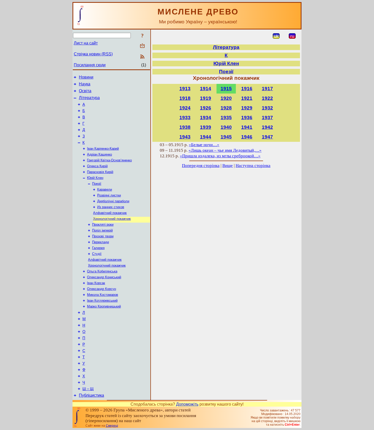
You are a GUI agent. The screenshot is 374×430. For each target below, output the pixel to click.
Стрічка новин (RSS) (93, 54)
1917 (267, 88)
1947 (267, 137)
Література (89, 98)
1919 (205, 98)
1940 (226, 127)
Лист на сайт (86, 43)
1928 (226, 108)
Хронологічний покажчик (112, 219)
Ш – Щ (88, 389)
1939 (205, 127)
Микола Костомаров (102, 295)
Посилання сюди (90, 65)
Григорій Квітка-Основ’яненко (109, 160)
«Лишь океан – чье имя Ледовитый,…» (225, 150)
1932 (267, 108)
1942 (267, 127)
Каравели (104, 189)
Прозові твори (102, 236)
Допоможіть (187, 404)
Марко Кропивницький (104, 306)
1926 (205, 108)
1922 (267, 98)
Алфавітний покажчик (110, 213)
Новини (86, 77)
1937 (267, 117)
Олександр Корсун (101, 289)
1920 (226, 98)
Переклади (100, 242)
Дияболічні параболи (113, 201)
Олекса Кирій (97, 166)
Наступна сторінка (253, 165)
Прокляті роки (102, 224)
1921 (246, 98)
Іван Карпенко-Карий (103, 148)
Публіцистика (91, 395)
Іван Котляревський (102, 300)
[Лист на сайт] (142, 46)
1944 (205, 137)
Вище (227, 165)
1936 (246, 117)
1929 (246, 108)
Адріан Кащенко (99, 154)
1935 (226, 117)
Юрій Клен (95, 178)
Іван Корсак (96, 283)
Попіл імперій (102, 230)
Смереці (112, 425)
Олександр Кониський (104, 277)
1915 (226, 88)
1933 (185, 117)
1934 (205, 117)
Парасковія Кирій (100, 172)
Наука (84, 84)
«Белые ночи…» (204, 144)
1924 (185, 108)
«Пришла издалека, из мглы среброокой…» (220, 155)
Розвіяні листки (109, 195)
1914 (205, 88)
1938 (185, 127)
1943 (185, 137)
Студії (97, 254)
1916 (246, 88)
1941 (246, 127)
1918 (185, 98)
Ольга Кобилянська (102, 271)
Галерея (98, 248)
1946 (246, 137)
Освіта (85, 91)
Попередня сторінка (201, 165)
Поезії (96, 184)
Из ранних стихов (110, 207)
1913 (185, 88)
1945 (226, 137)
